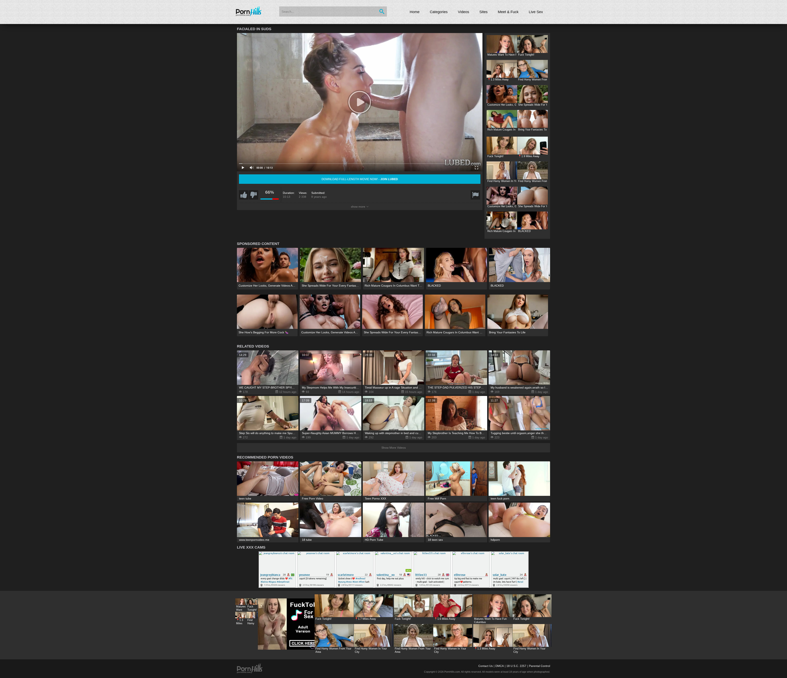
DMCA (499, 666)
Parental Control (539, 666)
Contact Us (485, 666)
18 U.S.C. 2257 (516, 666)
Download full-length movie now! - (360, 179)
